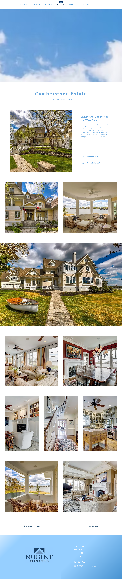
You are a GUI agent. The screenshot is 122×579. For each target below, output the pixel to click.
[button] (25, 4)
